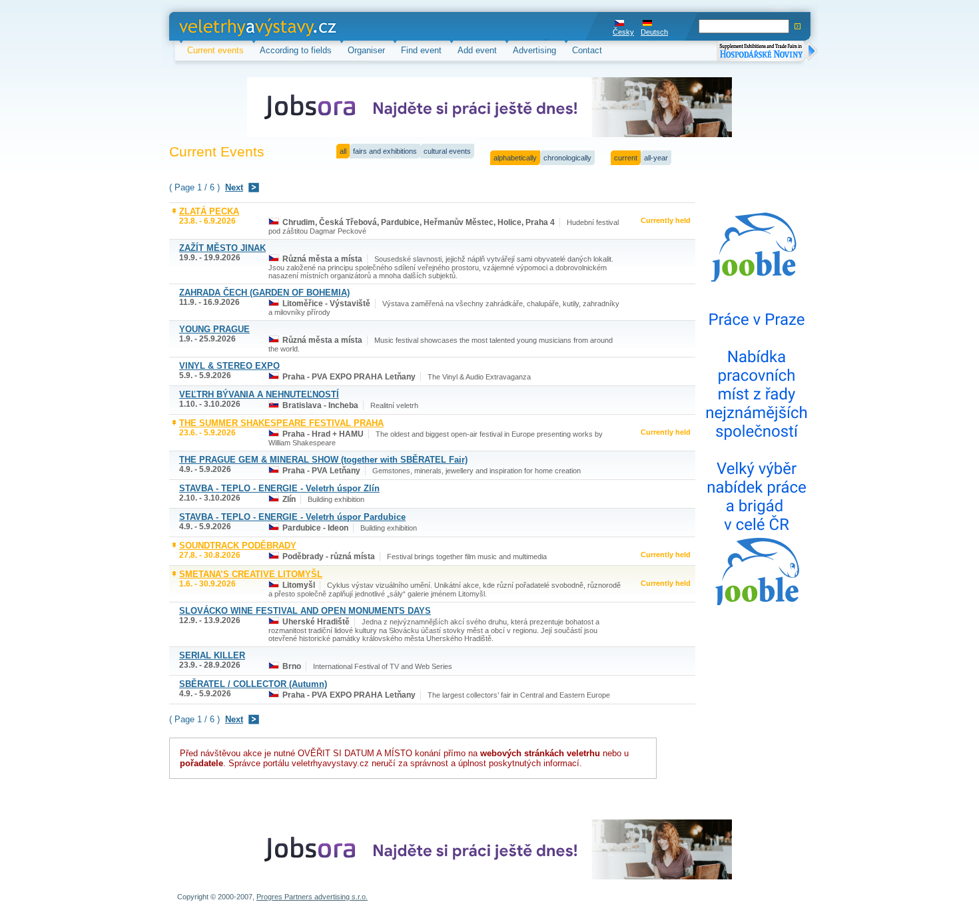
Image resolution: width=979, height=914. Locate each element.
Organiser (366, 50)
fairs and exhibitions (385, 151)
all (343, 151)
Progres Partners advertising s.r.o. (312, 897)
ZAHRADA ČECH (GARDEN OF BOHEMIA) (264, 293)
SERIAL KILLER (212, 655)
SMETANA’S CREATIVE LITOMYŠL (250, 574)
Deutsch (654, 32)
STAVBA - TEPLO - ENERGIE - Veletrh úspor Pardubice (292, 517)
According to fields (296, 50)
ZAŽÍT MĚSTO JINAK (222, 248)
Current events (215, 50)
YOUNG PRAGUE (214, 329)
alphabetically (515, 158)
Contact (587, 50)
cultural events (447, 151)
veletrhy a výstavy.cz (220, 26)
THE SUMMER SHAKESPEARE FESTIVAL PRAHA (281, 423)
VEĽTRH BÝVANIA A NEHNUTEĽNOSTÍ (259, 394)
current (625, 158)
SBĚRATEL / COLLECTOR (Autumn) (253, 684)
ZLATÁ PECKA (209, 211)
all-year (656, 158)
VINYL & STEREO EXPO (229, 366)
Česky (623, 32)
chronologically (567, 158)
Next (234, 187)
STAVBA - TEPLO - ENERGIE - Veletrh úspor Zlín (279, 488)
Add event (477, 50)
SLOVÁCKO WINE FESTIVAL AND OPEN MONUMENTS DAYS (305, 611)
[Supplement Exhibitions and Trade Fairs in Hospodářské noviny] (767, 52)
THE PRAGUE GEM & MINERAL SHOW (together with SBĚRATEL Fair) (323, 460)
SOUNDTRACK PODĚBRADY (237, 546)
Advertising (534, 50)
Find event (421, 50)
